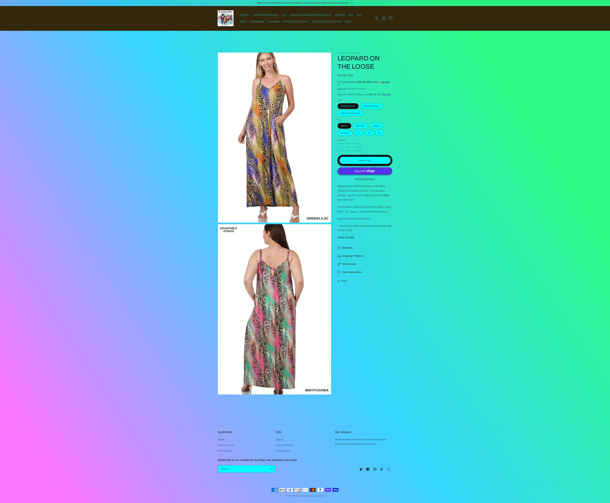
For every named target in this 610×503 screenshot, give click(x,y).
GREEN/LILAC (348, 106)
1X (358, 132)
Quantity (342, 140)
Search (221, 439)
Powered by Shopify (317, 496)
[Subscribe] (271, 469)
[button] (376, 18)
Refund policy (225, 450)
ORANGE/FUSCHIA (350, 113)
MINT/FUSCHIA (371, 106)
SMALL (344, 125)
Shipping (342, 88)
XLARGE (345, 132)
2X (369, 132)
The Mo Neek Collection (300, 496)
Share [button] (344, 280)
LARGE (376, 125)
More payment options (365, 178)
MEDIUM (360, 125)
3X (379, 132)
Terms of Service (226, 445)
